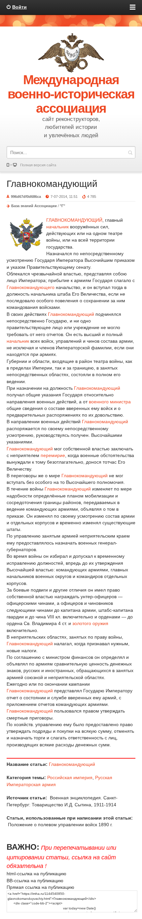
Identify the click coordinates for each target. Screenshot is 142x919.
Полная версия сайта (38, 165)
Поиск (130, 152)
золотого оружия (90, 623)
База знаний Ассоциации (34, 206)
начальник (57, 226)
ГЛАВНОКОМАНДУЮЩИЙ (74, 220)
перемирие (53, 455)
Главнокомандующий (52, 184)
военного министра (110, 401)
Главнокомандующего (30, 287)
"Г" (62, 206)
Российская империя (69, 777)
